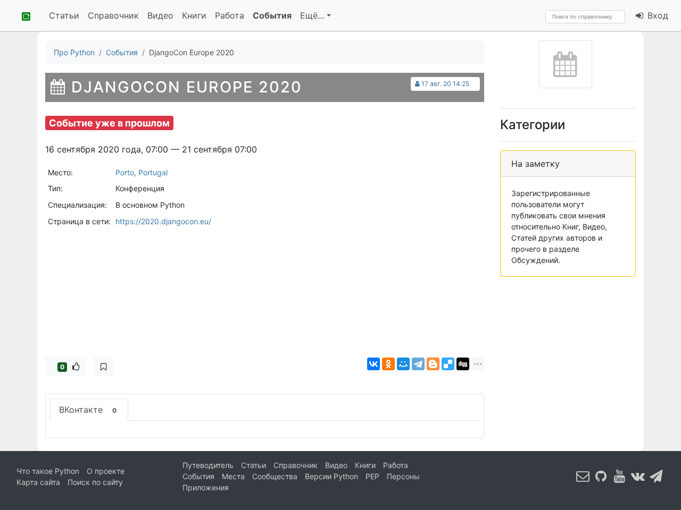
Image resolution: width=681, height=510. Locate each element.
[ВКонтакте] (373, 364)
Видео (160, 15)
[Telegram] (418, 364)
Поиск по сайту (95, 482)
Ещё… (312, 15)
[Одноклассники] (388, 364)
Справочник (113, 15)
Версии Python (331, 476)
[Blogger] (433, 364)
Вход (656, 15)
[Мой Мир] (403, 364)
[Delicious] (448, 364)
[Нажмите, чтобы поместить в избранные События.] (103, 366)
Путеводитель (208, 465)
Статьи (64, 15)
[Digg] (462, 364)
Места (233, 476)
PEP (372, 476)
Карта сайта (38, 482)
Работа (229, 15)
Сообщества (274, 476)
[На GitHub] (601, 476)
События (272, 15)
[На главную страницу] (22, 15)
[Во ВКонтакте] (637, 476)
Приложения (205, 487)
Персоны (403, 476)
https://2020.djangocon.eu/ (163, 221)
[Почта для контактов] (583, 476)
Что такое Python (47, 470)
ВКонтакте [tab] (88, 409)
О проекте (105, 470)
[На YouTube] (619, 476)
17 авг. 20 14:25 (445, 84)
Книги (194, 15)
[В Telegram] (656, 476)
